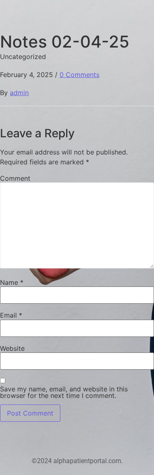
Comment (15, 178)
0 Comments (79, 74)
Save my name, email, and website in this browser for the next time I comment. (64, 392)
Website (12, 348)
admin (19, 93)
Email (11, 315)
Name (11, 282)
